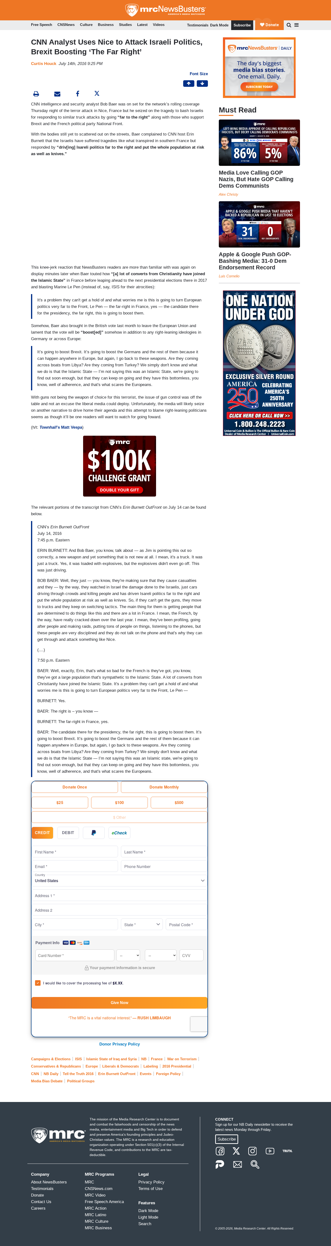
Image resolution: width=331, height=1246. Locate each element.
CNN (35, 1074)
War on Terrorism (182, 1059)
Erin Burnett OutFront (116, 1074)
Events (145, 1074)
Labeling (150, 1066)
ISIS (78, 1059)
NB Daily (51, 1074)
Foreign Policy (168, 1074)
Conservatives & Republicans (56, 1066)
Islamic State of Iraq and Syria (111, 1059)
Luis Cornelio (229, 276)
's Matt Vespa (60, 427)
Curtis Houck (43, 63)
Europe (92, 1066)
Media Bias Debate (47, 1081)
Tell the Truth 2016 (78, 1074)
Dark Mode (219, 25)
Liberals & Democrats (120, 1066)
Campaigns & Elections (51, 1059)
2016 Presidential (176, 1066)
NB (144, 1059)
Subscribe (242, 25)
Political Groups (81, 1081)
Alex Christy (228, 194)
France (157, 1059)
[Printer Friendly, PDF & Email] (57, 94)
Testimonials (197, 25)
